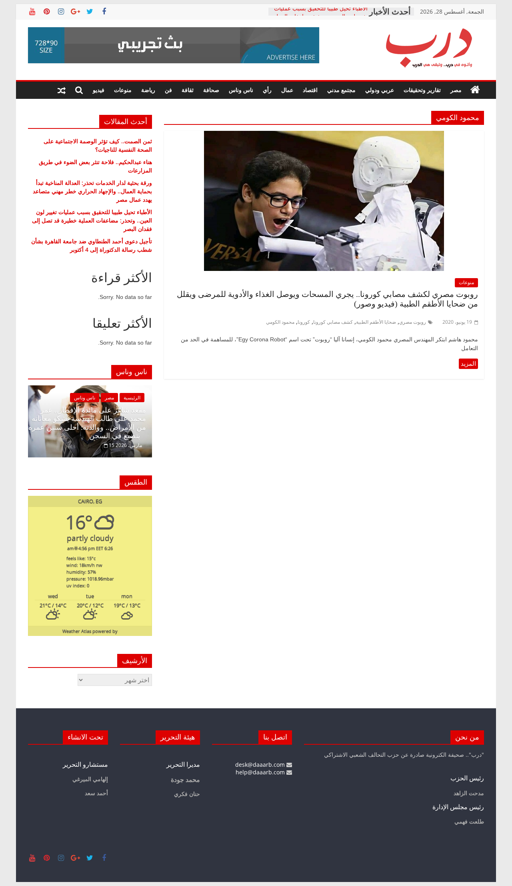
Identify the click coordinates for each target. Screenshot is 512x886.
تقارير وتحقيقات (422, 90)
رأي (267, 90)
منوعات (123, 90)
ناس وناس (241, 90)
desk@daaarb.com (260, 764)
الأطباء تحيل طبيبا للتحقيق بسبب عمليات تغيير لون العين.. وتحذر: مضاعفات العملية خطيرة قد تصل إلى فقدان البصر (92, 220)
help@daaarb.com (261, 772)
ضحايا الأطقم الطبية (376, 322)
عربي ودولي (379, 90)
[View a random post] (61, 90)
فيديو (98, 90)
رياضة (148, 90)
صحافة (211, 90)
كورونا (304, 322)
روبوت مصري (412, 322)
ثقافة (188, 90)
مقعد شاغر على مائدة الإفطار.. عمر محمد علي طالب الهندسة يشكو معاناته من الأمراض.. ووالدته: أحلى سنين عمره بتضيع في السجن (87, 423)
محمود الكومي (280, 322)
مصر (456, 90)
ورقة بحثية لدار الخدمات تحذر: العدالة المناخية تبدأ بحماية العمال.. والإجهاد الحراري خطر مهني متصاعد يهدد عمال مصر (92, 191)
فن (168, 90)
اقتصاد (310, 90)
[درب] (475, 90)
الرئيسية (132, 397)
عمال (287, 90)
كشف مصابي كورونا (333, 322)
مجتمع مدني (341, 90)
